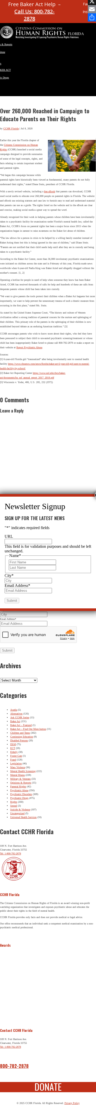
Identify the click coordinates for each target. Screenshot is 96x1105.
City (9, 575)
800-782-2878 (14, 1066)
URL (9, 536)
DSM (13, 744)
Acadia (13, 709)
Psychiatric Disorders (21, 794)
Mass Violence (17, 767)
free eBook (49, 191)
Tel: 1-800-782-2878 (10, 853)
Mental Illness (17, 775)
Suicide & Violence (20, 809)
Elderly (14, 752)
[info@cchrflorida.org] (68, 6)
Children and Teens (20, 732)
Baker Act (15, 721)
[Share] (92, 17)
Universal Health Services (23, 817)
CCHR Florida (11, 128)
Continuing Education (21, 736)
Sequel (13, 805)
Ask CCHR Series (19, 717)
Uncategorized (17, 813)
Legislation (16, 763)
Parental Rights (18, 786)
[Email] (92, 9)
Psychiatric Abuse (19, 790)
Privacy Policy (72, 1103)
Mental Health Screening (23, 771)
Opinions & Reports (20, 782)
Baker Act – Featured (21, 725)
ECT (12, 748)
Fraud (13, 759)
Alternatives (16, 713)
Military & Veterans (20, 778)
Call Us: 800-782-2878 (34, 15)
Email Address (8, 619)
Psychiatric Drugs (19, 798)
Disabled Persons (19, 740)
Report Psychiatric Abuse (29, 347)
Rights (13, 801)
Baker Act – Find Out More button (28, 729)
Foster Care (16, 755)
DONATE (48, 1086)
